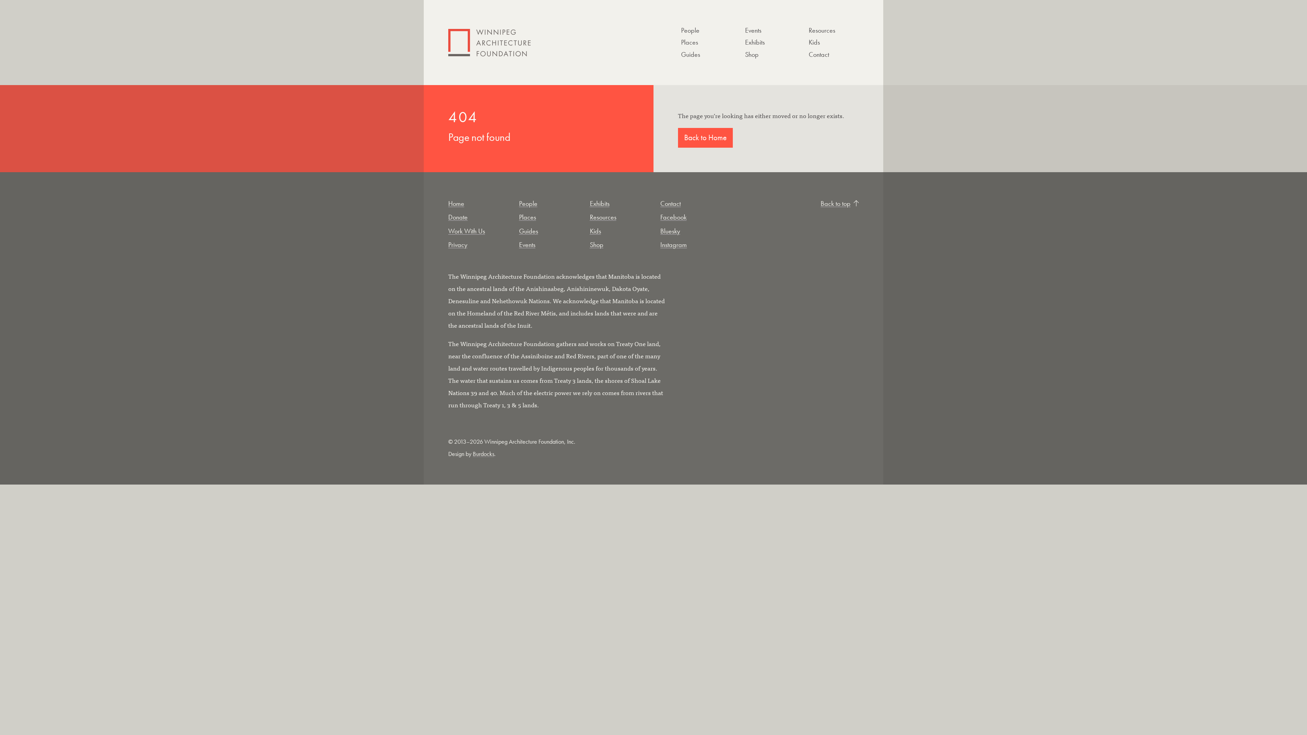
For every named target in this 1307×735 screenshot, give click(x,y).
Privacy (457, 244)
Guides (690, 54)
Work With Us (466, 231)
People (690, 30)
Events (753, 30)
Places (689, 42)
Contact (819, 54)
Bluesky (670, 231)
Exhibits (755, 42)
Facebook (673, 217)
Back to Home (705, 138)
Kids (814, 42)
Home (456, 203)
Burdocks (483, 454)
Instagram (673, 244)
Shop (752, 54)
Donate (458, 217)
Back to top (836, 203)
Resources (822, 30)
